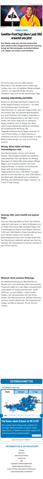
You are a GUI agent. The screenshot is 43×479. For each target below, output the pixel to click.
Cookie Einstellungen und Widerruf (22, 471)
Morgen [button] (21, 392)
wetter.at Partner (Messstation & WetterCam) (21, 469)
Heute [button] (7, 392)
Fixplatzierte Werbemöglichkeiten (21, 463)
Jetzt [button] (5, 415)
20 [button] (18, 415)
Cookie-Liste (21, 458)
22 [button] (25, 415)
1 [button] (35, 415)
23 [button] (29, 415)
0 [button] (32, 415)
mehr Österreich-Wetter (21, 440)
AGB (21, 461)
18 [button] (11, 415)
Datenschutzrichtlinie (21, 455)
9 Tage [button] (35, 392)
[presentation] (1, 415)
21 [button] (22, 415)
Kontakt (21, 450)
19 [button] (14, 415)
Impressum (21, 453)
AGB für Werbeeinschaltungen (21, 466)
